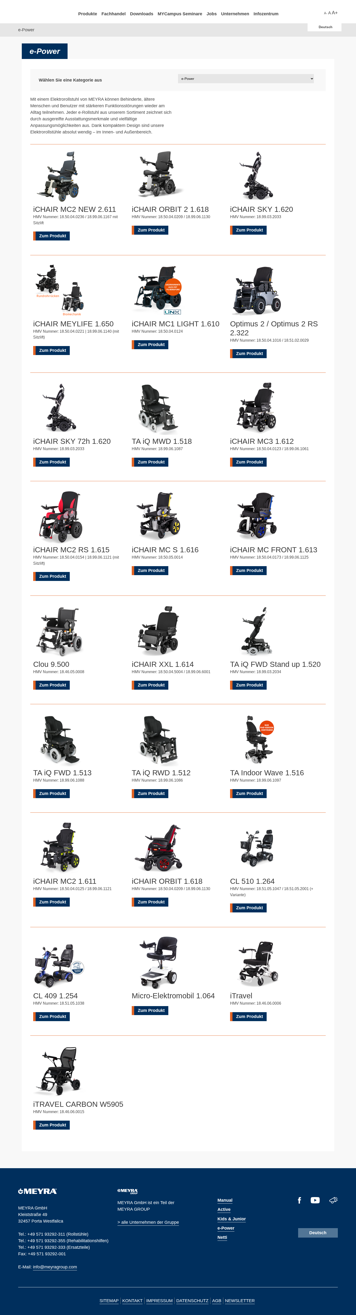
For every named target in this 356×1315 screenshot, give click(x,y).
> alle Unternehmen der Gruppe (148, 1222)
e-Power (225, 1228)
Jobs (212, 13)
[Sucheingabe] (322, 12)
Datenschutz (192, 1300)
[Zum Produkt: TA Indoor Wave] (256, 740)
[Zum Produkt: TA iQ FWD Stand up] (256, 632)
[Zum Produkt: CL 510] (256, 849)
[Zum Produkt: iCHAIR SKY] (256, 177)
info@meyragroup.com (55, 1266)
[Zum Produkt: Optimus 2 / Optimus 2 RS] (256, 291)
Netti (222, 1237)
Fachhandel (113, 13)
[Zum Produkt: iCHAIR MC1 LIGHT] (158, 291)
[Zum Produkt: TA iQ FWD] (59, 740)
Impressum (159, 1300)
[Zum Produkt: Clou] (59, 632)
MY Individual (92, 157)
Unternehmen (235, 13)
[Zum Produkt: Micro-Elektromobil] (158, 963)
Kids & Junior (231, 1218)
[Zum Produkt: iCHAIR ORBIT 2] (158, 177)
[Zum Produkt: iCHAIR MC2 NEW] (59, 177)
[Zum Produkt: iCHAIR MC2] (59, 849)
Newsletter (240, 1300)
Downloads (141, 13)
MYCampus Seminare (180, 13)
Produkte (87, 13)
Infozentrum (266, 13)
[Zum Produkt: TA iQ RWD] (158, 740)
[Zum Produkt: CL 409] (59, 963)
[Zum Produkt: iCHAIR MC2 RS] (59, 517)
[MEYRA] (37, 1192)
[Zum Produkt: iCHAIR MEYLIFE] (59, 291)
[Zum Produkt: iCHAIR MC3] (256, 409)
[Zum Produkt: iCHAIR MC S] (158, 517)
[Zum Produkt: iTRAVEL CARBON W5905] (59, 1072)
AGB (216, 1300)
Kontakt (132, 1300)
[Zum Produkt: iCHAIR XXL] (158, 632)
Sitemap (109, 1300)
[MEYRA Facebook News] (299, 1202)
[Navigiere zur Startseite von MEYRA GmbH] (44, 11)
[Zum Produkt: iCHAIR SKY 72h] (59, 409)
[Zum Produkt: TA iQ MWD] (158, 409)
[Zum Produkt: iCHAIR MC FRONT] (256, 517)
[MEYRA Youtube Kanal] (315, 1201)
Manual (224, 1200)
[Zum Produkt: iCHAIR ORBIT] (158, 849)
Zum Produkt (52, 235)
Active (224, 1209)
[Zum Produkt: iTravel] (256, 963)
